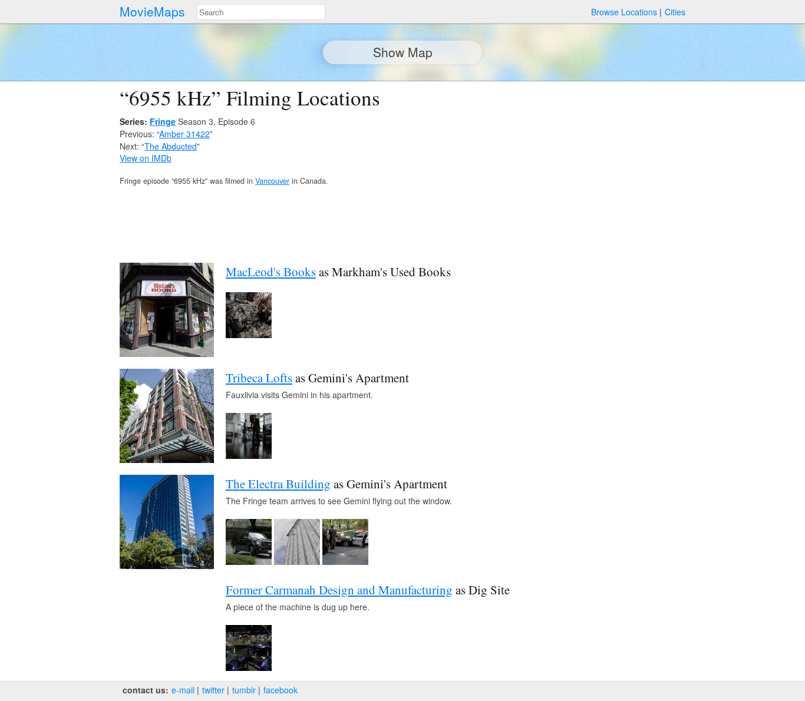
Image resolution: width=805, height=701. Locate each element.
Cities (675, 12)
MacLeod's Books (271, 271)
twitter (213, 690)
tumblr (244, 690)
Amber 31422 (184, 134)
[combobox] (261, 12)
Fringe (163, 121)
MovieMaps (152, 11)
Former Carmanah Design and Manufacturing (339, 589)
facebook (280, 690)
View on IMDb (145, 158)
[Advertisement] (582, 168)
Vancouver (272, 181)
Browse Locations (624, 12)
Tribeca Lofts (259, 377)
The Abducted (170, 146)
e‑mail (182, 690)
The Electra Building (278, 483)
